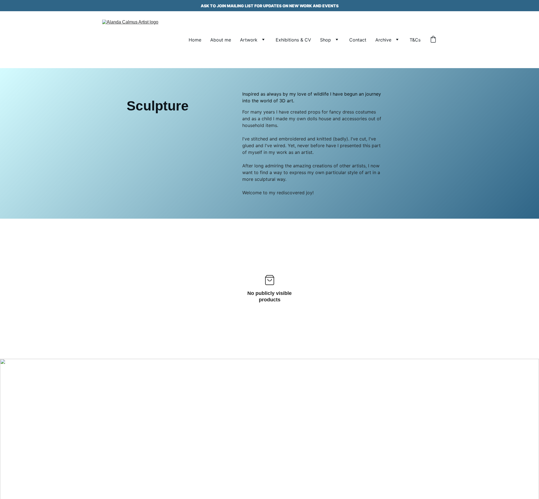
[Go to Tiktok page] (136, 408)
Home (195, 40)
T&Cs (415, 40)
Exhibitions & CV (293, 40)
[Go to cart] (433, 40)
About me (220, 40)
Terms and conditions (117, 434)
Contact (357, 40)
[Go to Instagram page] (119, 408)
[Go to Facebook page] (101, 408)
